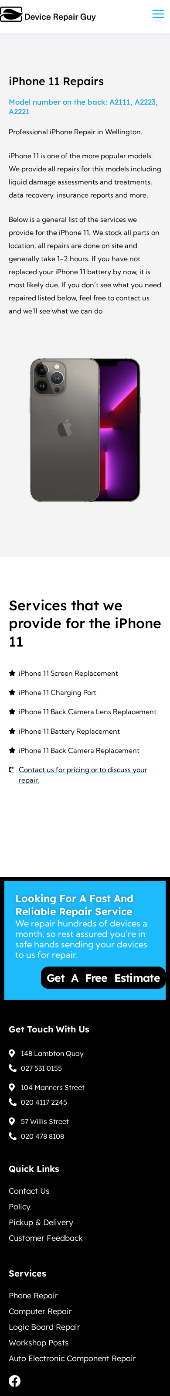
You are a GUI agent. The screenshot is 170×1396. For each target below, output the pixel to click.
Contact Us (29, 1191)
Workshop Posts (39, 1343)
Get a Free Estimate (75, 977)
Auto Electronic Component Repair (72, 1358)
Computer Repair (40, 1311)
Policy (20, 1207)
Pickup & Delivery (41, 1222)
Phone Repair (33, 1295)
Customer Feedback (46, 1238)
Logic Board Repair (44, 1327)
